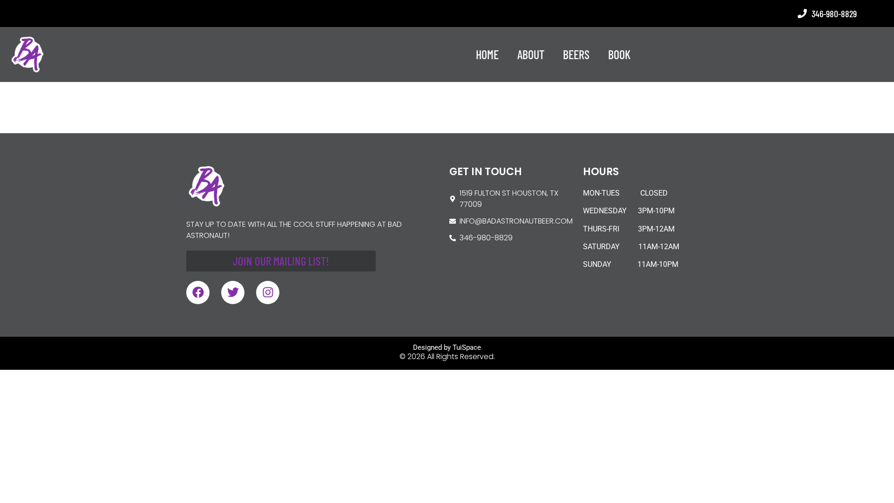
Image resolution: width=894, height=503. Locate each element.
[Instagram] (267, 292)
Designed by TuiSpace (447, 347)
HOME (487, 54)
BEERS (576, 54)
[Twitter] (232, 292)
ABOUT (530, 54)
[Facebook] (198, 292)
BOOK (619, 54)
